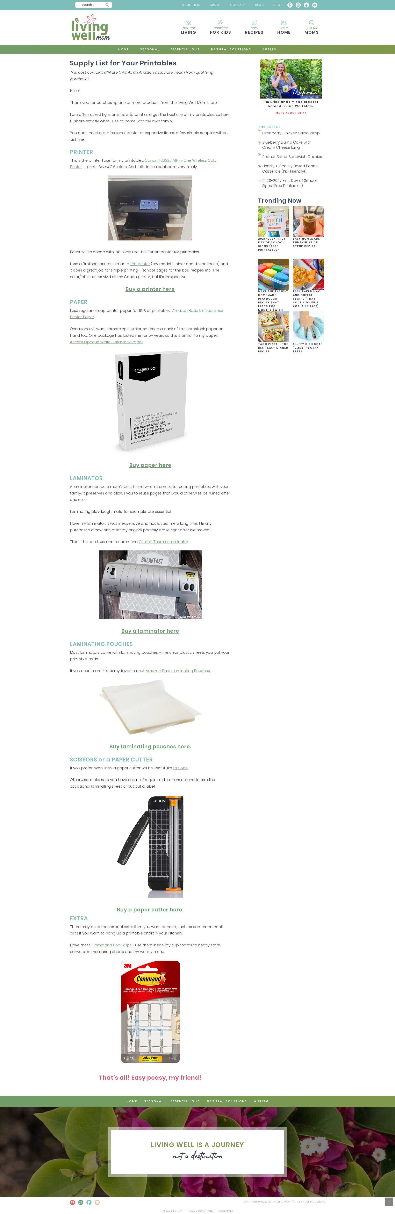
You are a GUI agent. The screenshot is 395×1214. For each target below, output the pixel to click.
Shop (277, 5)
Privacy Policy (172, 1211)
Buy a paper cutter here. (150, 909)
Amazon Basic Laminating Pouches (178, 670)
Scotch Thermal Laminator (163, 541)
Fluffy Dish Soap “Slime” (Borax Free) (308, 347)
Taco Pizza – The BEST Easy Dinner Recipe (273, 347)
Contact (238, 5)
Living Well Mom (90, 27)
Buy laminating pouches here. (150, 746)
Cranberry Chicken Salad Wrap (291, 133)
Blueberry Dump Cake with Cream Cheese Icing (286, 145)
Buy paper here (150, 465)
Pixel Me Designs (314, 1201)
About (215, 5)
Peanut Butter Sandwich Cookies (292, 156)
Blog (259, 5)
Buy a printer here (150, 289)
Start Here (191, 5)
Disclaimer (225, 1211)
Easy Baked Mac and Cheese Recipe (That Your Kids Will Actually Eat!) (307, 299)
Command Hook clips (111, 945)
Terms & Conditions (200, 1211)
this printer (140, 263)
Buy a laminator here (150, 631)
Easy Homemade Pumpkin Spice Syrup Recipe (306, 242)
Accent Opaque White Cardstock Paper (106, 342)
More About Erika (291, 113)
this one (180, 768)
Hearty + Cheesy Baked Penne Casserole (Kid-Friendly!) (290, 168)
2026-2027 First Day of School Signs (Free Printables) (289, 183)
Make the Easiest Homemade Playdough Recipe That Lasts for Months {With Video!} (273, 302)
